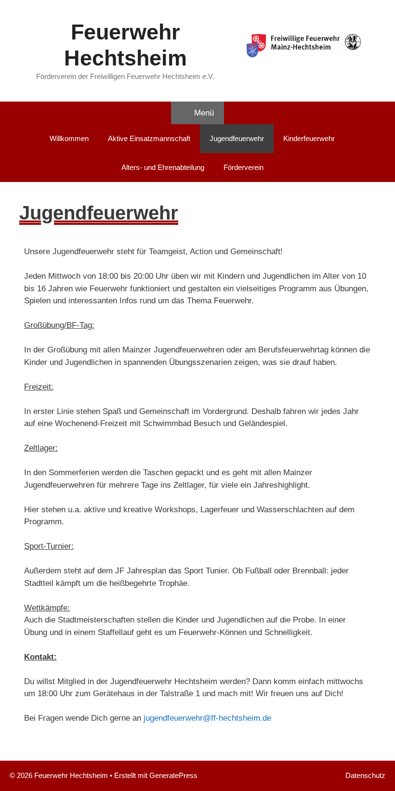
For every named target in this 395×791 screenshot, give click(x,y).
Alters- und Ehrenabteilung (162, 167)
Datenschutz (365, 775)
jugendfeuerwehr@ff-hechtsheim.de (207, 718)
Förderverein (243, 167)
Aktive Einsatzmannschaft (149, 138)
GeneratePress (173, 775)
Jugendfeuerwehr (237, 138)
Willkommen (69, 138)
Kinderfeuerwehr (309, 138)
